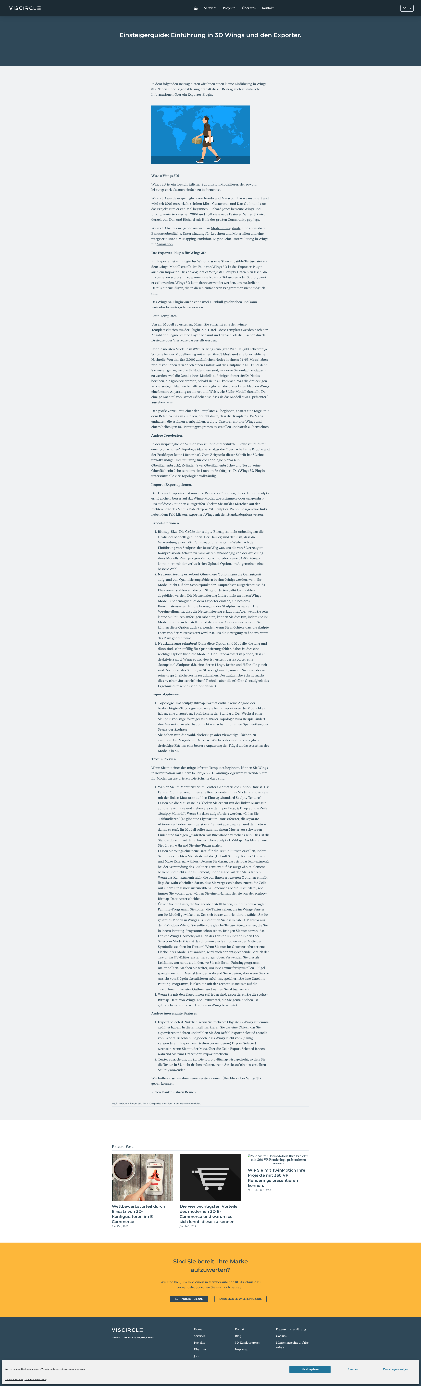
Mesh (227, 354)
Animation (165, 244)
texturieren (181, 778)
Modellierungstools (225, 228)
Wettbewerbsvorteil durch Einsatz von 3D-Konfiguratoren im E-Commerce (138, 1214)
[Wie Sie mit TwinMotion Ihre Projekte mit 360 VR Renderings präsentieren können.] (278, 1159)
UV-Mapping (186, 239)
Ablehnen (353, 1369)
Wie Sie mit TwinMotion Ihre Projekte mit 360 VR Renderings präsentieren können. (276, 1178)
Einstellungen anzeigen (395, 1369)
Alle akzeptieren (310, 1369)
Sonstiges (167, 1103)
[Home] (196, 8)
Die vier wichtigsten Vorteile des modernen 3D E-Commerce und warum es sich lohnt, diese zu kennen (208, 1214)
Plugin (207, 94)
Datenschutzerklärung (36, 1379)
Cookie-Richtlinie (14, 1379)
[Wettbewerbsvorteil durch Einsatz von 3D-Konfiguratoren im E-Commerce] (142, 1177)
